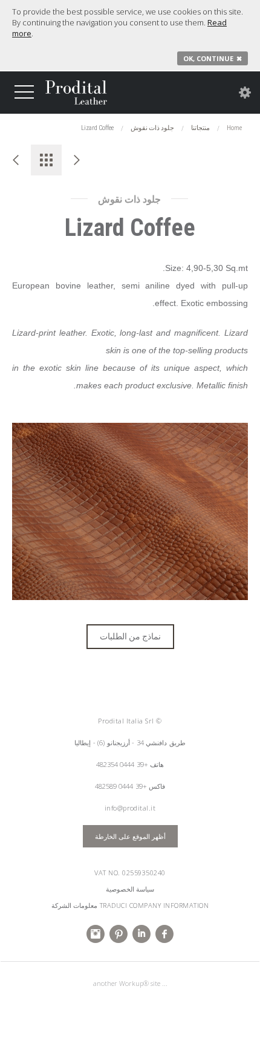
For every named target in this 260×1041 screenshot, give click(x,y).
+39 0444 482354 (122, 764)
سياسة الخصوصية (130, 888)
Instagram (95, 934)
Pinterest (118, 934)
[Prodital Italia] (76, 92)
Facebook (164, 934)
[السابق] (15, 160)
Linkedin (141, 934)
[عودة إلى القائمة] (46, 160)
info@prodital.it (130, 807)
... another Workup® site (130, 983)
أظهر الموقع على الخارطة (130, 836)
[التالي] (77, 160)
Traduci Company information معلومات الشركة (130, 905)
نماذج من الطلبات (130, 636)
